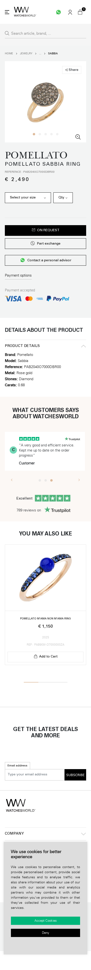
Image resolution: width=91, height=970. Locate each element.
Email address (17, 765)
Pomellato (25, 355)
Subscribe (75, 775)
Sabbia (53, 53)
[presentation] (12, 480)
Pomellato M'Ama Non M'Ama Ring (45, 618)
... (40, 53)
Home (9, 53)
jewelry (26, 53)
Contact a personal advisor (49, 261)
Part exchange (48, 244)
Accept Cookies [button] (45, 921)
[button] (34, 134)
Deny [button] (45, 933)
